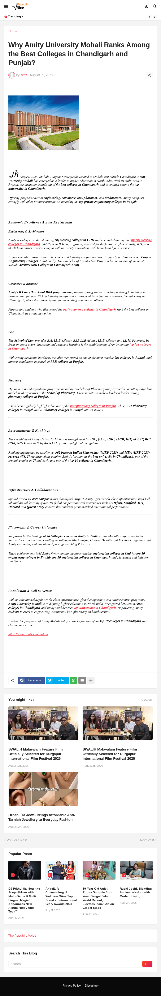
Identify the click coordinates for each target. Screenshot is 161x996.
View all (147, 699)
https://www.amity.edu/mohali (28, 634)
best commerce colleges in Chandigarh (89, 309)
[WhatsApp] (73, 680)
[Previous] (149, 17)
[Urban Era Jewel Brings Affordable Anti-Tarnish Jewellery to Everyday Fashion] (43, 789)
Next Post (147, 840)
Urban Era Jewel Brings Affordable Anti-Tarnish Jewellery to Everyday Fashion (41, 817)
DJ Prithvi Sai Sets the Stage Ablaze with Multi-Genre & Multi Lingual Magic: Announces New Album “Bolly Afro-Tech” (24, 900)
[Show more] (91, 680)
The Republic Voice (22, 935)
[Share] (149, 75)
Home (12, 31)
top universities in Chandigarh (95, 607)
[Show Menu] (6, 6)
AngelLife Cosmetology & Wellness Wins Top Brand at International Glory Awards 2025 (61, 896)
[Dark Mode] (147, 6)
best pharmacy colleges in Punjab (93, 405)
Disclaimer (92, 985)
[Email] (82, 680)
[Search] (155, 6)
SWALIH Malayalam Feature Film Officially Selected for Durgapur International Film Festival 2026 (35, 754)
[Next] (155, 17)
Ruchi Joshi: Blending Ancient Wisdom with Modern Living (136, 892)
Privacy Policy (71, 985)
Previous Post (17, 840)
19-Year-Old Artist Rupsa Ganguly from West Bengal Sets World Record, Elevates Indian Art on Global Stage (98, 898)
